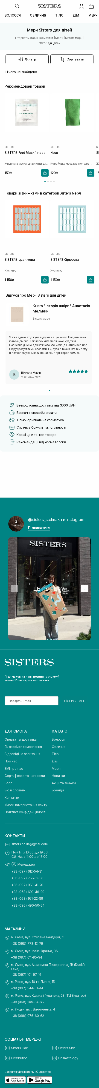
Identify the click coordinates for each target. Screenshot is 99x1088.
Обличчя (58, 747)
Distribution (19, 1058)
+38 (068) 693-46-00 (28, 892)
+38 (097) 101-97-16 (26, 974)
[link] (91, 6)
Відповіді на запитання (22, 754)
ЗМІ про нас (14, 768)
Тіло (55, 754)
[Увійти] (81, 6)
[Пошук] (17, 6)
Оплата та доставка (20, 739)
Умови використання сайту (26, 805)
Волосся (58, 739)
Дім (55, 761)
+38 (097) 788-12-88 (28, 878)
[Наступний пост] (84, 588)
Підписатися (39, 527)
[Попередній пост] (14, 588)
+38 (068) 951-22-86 (27, 898)
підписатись (74, 701)
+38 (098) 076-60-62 (27, 1016)
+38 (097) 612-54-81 (27, 871)
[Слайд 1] (49, 390)
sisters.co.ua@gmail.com (30, 844)
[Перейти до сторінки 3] (51, 181)
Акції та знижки (64, 783)
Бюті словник (15, 790)
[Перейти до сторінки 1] (45, 181)
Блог (8, 783)
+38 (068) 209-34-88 (27, 1002)
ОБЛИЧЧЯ (38, 15)
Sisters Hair (19, 1048)
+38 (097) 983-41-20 (27, 885)
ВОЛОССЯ (13, 15)
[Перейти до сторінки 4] (54, 181)
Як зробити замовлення (23, 747)
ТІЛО (59, 15)
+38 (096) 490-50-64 (28, 905)
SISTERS (10, 146)
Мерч (56, 768)
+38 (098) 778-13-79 (27, 943)
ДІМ (76, 15)
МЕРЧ (92, 15)
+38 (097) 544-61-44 (27, 988)
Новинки (58, 776)
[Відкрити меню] (8, 6)
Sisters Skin (66, 1048)
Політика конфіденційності (25, 812)
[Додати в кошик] (45, 172)
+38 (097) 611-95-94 (26, 957)
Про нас (11, 761)
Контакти (12, 797)
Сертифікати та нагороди (25, 776)
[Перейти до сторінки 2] (48, 181)
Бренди (58, 790)
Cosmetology (68, 1058)
